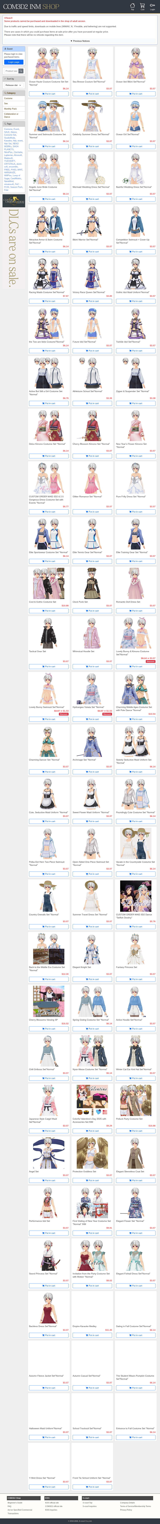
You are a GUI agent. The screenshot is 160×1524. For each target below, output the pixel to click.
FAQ (9, 1506)
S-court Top (87, 1503)
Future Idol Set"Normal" (84, 342)
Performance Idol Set (39, 1221)
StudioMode (9, 138)
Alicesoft (18, 155)
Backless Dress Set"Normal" (43, 1326)
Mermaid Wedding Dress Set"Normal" (91, 187)
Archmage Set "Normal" (84, 759)
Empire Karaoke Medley (84, 1326)
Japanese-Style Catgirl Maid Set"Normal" (43, 1120)
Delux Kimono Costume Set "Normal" (47, 444)
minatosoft (9, 184)
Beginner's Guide (15, 1503)
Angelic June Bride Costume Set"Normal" (43, 188)
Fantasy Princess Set (126, 967)
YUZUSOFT (9, 161)
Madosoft (8, 158)
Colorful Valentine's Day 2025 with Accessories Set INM (89, 1120)
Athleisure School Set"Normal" (87, 391)
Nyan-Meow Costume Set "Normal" (90, 1069)
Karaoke (8, 140)
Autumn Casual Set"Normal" (86, 1376)
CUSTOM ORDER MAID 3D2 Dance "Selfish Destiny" (134, 916)
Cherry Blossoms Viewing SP (43, 1020)
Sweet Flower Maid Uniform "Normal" (91, 812)
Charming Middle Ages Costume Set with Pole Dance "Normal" (134, 708)
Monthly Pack (10, 109)
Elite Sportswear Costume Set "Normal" (48, 552)
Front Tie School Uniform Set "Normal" (92, 1478)
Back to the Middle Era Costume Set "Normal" (47, 969)
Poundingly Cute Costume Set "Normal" (135, 812)
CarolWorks (16, 178)
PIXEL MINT (16, 170)
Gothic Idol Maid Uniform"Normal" (132, 292)
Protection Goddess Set (84, 1171)
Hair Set (8, 143)
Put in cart (50, 93)
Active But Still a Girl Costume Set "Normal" (45, 393)
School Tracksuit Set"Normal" (87, 1428)
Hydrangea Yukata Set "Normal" (88, 707)
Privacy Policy (126, 1510)
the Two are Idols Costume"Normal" (46, 342)
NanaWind (8, 181)
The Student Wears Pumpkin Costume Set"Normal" (135, 1377)
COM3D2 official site (53, 1506)
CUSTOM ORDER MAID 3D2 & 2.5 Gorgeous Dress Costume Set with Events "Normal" (46, 499)
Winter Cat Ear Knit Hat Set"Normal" (134, 1069)
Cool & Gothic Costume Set (42, 602)
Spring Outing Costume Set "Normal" (91, 1020)
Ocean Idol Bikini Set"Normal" (130, 81)
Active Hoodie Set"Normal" (129, 1020)
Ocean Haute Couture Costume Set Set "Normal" (48, 83)
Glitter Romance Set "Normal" (87, 496)
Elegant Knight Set (82, 967)
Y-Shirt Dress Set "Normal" (42, 1478)
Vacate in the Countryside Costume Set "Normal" (135, 863)
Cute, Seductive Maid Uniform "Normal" (48, 812)
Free (6, 190)
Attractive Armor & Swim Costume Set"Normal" (45, 241)
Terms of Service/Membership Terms (135, 1506)
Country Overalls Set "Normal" (44, 914)
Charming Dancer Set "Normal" (44, 759)
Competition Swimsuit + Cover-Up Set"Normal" (132, 241)
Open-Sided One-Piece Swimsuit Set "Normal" (91, 863)
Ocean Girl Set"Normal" (127, 134)
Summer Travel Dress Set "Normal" (90, 914)
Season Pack (16, 187)
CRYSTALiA (9, 164)
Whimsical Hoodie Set (83, 651)
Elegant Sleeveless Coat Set (130, 1171)
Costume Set (10, 135)
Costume (8, 98)
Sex (6, 103)
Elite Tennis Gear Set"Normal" (87, 552)
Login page (13, 62)
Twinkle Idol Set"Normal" (128, 342)
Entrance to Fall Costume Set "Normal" (135, 1428)
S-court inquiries (90, 1506)
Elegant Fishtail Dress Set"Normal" (133, 1273)
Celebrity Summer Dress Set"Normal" (91, 134)
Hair (14, 140)
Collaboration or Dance (11, 115)
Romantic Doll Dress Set (128, 602)
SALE (7, 132)
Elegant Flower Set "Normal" (130, 1221)
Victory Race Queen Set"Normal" (89, 292)
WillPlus (8, 175)
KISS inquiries (51, 1510)
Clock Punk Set (80, 602)
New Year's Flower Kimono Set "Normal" (131, 445)
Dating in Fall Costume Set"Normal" (133, 1326)
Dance (14, 132)
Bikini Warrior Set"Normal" (85, 239)
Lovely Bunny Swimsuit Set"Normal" (46, 707)
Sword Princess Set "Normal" (43, 1273)
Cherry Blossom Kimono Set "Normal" (91, 444)
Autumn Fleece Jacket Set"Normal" (46, 1376)
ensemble (13, 167)
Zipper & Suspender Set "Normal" (132, 391)
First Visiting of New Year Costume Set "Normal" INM (92, 1222)
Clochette (18, 152)
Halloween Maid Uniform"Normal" (45, 1428)
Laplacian (8, 155)
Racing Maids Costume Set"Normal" (47, 292)
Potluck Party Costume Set (129, 1119)
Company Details (127, 1503)
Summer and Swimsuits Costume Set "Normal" (47, 136)
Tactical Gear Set (37, 651)
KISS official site (52, 1503)
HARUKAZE (9, 172)
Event (16, 129)
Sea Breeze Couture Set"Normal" (89, 81)
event (20, 140)
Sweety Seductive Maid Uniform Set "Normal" (133, 761)
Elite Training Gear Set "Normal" (132, 552)
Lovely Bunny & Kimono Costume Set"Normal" (132, 653)
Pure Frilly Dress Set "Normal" (131, 496)
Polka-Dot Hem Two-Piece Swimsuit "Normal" (46, 863)
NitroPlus (8, 152)
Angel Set (34, 1171)
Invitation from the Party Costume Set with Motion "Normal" (91, 1275)
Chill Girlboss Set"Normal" (42, 1069)
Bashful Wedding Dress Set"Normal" (134, 187)
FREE (7, 170)
